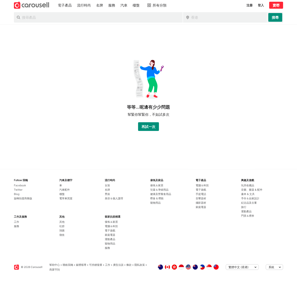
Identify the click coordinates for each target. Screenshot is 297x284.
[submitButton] (275, 17)
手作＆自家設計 (250, 198)
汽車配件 (64, 189)
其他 (62, 221)
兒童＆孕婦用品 (159, 189)
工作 (16, 221)
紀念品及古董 (249, 202)
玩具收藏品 (247, 185)
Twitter (18, 189)
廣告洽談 (118, 264)
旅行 (243, 207)
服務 (16, 226)
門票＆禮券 (247, 215)
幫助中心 (54, 264)
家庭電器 (110, 234)
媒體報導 (81, 264)
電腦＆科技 (111, 226)
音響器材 (201, 198)
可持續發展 (95, 264)
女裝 (107, 185)
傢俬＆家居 (111, 221)
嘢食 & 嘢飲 (157, 198)
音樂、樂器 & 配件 (251, 189)
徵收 (62, 234)
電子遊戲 (110, 230)
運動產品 (110, 239)
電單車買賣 (65, 198)
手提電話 (201, 194)
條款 (129, 264)
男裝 (107, 194)
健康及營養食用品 (160, 194)
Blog (16, 194)
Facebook (20, 185)
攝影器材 (201, 202)
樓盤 (62, 194)
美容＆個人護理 (114, 198)
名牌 (107, 189)
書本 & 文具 (248, 194)
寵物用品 (110, 243)
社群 (62, 226)
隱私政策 (139, 264)
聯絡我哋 (68, 264)
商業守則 (54, 269)
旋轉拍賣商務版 (23, 198)
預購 (62, 230)
